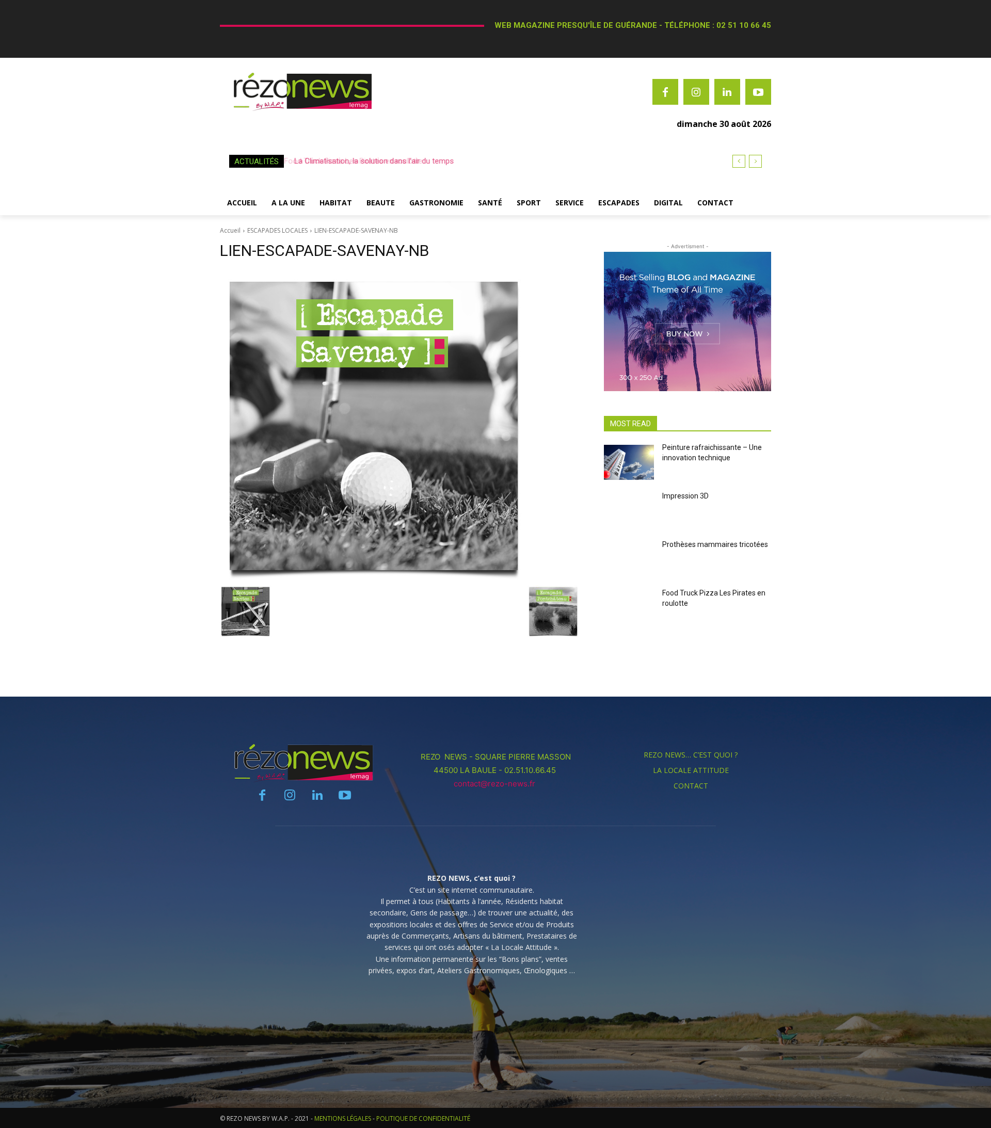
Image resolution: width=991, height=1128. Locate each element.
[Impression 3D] (629, 510)
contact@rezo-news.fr (495, 783)
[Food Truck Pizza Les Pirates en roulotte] (629, 607)
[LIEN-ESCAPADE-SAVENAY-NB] (399, 425)
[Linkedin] (727, 92)
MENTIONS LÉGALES (342, 1118)
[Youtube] (758, 92)
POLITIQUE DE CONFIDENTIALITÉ (423, 1118)
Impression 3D (685, 496)
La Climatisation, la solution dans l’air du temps (371, 161)
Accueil (230, 230)
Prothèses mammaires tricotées (715, 544)
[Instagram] (696, 92)
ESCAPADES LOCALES (277, 230)
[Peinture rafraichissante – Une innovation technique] (629, 462)
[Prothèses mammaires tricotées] (629, 559)
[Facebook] (665, 92)
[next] (755, 161)
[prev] (738, 161)
